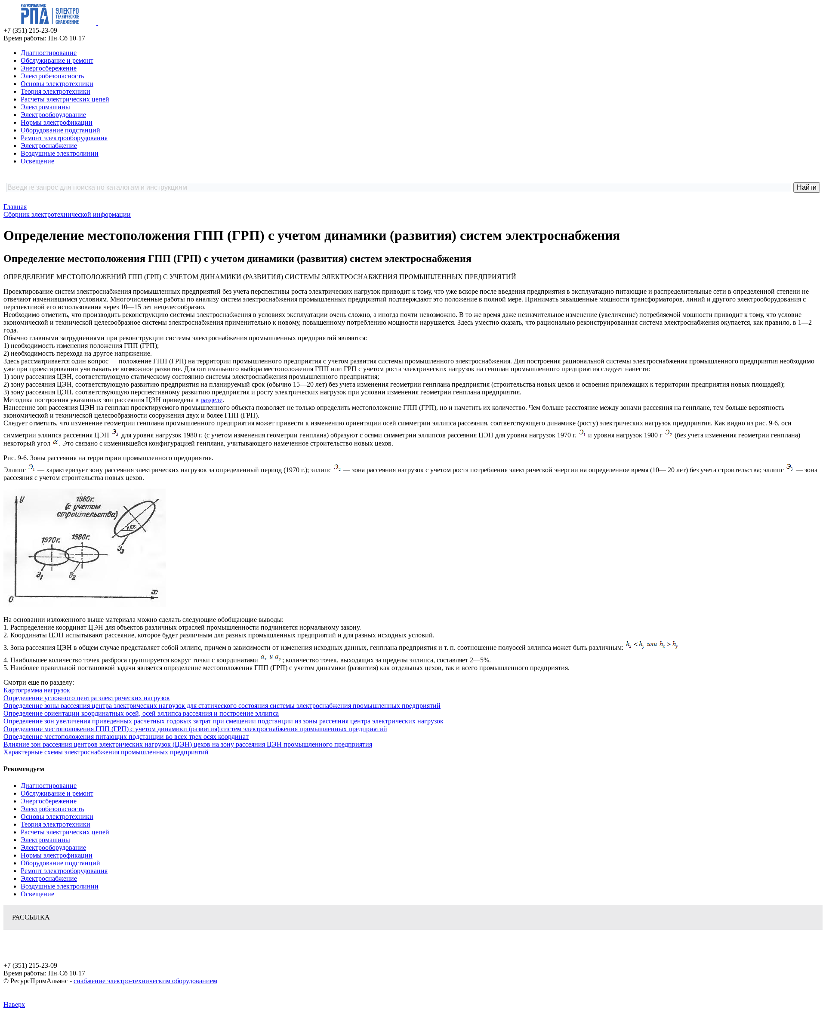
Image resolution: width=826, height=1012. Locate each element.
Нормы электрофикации (56, 122)
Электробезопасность (52, 76)
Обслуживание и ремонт (57, 60)
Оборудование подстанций (60, 130)
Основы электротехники (57, 83)
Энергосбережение (49, 68)
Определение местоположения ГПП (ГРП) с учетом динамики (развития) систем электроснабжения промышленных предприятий (195, 728)
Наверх (14, 1004)
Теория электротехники (55, 91)
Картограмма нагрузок (36, 690)
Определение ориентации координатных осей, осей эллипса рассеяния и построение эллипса (141, 713)
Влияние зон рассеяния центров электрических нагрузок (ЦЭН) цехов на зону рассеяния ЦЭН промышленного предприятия (187, 744)
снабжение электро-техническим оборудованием (145, 980)
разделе (211, 399)
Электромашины (45, 107)
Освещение (37, 161)
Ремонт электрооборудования (64, 137)
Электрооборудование (53, 114)
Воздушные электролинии (60, 153)
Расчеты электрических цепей (65, 99)
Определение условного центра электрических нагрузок (86, 697)
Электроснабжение (49, 145)
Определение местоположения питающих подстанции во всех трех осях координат (126, 736)
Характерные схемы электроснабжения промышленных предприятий (106, 752)
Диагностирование (49, 52)
